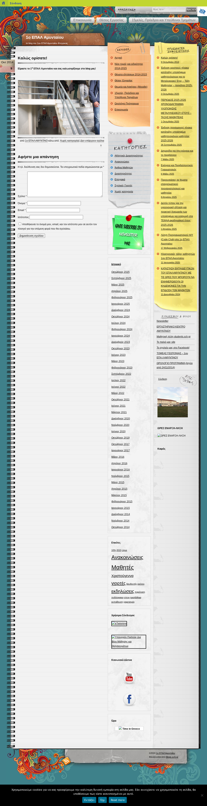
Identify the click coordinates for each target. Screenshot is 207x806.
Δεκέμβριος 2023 (120, 342)
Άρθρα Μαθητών (124, 167)
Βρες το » (191, 9)
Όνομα (22, 203)
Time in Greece (131, 728)
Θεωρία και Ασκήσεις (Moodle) (131, 86)
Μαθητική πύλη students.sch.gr (174, 336)
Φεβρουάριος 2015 (121, 501)
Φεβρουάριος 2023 (121, 367)
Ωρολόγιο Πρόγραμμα (127, 103)
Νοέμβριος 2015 (120, 476)
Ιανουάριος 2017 (120, 450)
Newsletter (162, 321)
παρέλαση (140, 592)
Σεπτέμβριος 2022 (121, 374)
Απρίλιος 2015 (119, 488)
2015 (118, 550)
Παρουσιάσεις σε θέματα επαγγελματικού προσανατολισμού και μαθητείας (174, 188)
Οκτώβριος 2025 (120, 272)
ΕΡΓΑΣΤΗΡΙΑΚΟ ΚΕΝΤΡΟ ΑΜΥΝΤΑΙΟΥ (171, 329)
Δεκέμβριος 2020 (120, 418)
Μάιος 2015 (117, 482)
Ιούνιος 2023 (118, 355)
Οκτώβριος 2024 (120, 316)
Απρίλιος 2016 (119, 463)
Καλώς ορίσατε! (32, 58)
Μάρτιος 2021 (119, 412)
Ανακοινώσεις (122, 161)
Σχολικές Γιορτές (123, 185)
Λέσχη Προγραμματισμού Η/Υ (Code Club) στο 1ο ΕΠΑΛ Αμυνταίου (177, 241)
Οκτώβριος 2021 (120, 399)
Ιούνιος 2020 (118, 431)
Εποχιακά (120, 179)
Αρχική (118, 57)
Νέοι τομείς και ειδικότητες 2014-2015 (129, 66)
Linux (124, 550)
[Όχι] (202, 795)
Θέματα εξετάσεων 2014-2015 (131, 74)
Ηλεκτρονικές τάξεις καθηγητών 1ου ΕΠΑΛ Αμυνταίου (178, 258)
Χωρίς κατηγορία (69, 140)
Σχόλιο (22, 196)
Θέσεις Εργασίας (111, 20)
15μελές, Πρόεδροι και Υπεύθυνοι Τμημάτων (163, 20)
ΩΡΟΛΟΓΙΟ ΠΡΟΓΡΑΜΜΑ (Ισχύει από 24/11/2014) (175, 365)
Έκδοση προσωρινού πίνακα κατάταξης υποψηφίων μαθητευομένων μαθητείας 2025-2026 (176, 136)
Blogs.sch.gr (172, 757)
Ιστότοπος (23, 217)
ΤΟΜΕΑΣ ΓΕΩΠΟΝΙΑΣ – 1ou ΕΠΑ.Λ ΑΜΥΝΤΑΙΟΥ (172, 355)
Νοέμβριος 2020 (120, 425)
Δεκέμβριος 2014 (120, 514)
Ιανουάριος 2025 (120, 303)
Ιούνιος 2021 (118, 405)
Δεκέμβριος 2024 (120, 310)
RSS (67, 761)
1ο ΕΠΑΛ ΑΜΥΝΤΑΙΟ (36, 140)
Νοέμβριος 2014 (120, 520)
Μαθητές (122, 567)
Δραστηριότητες (123, 173)
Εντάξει (89, 800)
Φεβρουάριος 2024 (121, 329)
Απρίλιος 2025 (119, 291)
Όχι (102, 800)
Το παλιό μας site (166, 342)
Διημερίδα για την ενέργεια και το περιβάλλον (177, 155)
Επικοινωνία (82, 20)
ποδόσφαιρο (117, 597)
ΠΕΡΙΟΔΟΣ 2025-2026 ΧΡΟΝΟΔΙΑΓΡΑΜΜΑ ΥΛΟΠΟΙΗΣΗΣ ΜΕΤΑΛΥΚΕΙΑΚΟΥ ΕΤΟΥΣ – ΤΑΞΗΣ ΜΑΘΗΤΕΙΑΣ (176, 111)
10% (113, 550)
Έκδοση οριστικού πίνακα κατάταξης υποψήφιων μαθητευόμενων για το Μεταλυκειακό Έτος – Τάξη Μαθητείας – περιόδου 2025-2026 (176, 80)
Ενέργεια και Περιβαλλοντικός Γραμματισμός (177, 169)
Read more (118, 800)
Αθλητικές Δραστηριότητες (129, 155)
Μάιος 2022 (117, 393)
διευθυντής (131, 584)
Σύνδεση (162, 379)
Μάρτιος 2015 (119, 495)
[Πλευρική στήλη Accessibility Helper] (202, 11)
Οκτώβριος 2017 (120, 444)
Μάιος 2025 (117, 284)
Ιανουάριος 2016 (120, 469)
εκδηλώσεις (122, 591)
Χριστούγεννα (122, 576)
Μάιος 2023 (117, 361)
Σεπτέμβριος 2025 (121, 278)
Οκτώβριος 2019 (120, 437)
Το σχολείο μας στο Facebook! (173, 347)
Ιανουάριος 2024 (120, 335)
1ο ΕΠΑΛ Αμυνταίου (45, 37)
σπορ (127, 597)
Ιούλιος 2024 (118, 323)
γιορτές (118, 583)
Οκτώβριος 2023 (120, 348)
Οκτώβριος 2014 (120, 527)
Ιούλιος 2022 (118, 380)
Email (22, 210)
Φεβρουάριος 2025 (121, 297)
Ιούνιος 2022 (118, 386)
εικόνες (141, 584)
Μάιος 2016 (117, 456)
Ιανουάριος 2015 (120, 508)
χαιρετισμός (129, 602)
